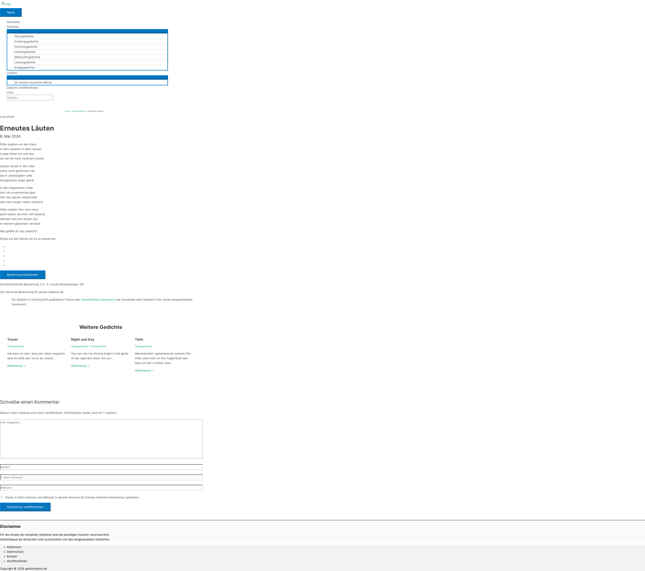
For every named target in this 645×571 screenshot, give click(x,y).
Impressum (14, 547)
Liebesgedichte (24, 62)
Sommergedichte (25, 46)
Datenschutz (15, 551)
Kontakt (12, 556)
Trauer (12, 339)
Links (10, 92)
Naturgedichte (24, 36)
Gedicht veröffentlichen (22, 87)
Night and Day (82, 339)
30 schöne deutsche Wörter (33, 82)
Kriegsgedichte (24, 67)
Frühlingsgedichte (26, 41)
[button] (8, 103)
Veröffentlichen (17, 561)
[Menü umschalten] (87, 31)
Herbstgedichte (24, 52)
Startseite (13, 22)
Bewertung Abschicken (22, 274)
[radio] (104, 246)
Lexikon (12, 73)
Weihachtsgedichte (27, 57)
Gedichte (13, 26)
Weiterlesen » (16, 366)
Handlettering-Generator (97, 299)
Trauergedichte (15, 346)
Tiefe (139, 339)
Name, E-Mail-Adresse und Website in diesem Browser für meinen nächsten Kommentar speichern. (72, 497)
